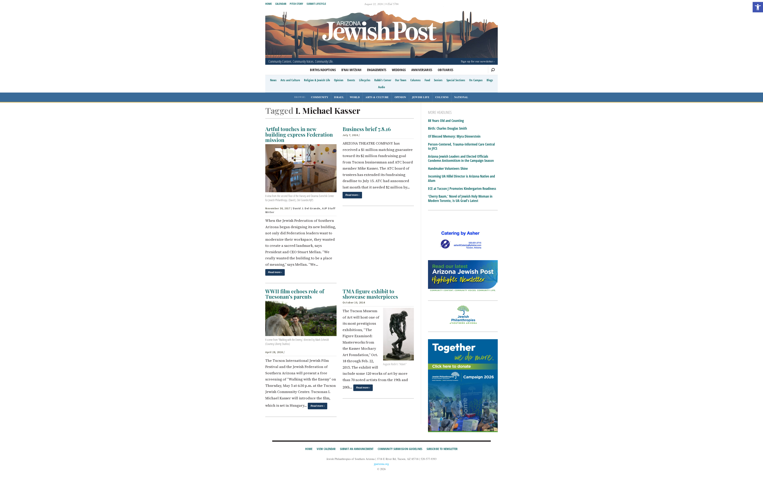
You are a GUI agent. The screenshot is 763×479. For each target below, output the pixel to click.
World (355, 97)
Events (351, 80)
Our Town (400, 80)
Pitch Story (296, 4)
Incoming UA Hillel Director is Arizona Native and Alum (461, 178)
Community (319, 97)
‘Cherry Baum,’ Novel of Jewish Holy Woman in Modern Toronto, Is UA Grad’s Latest (460, 198)
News (273, 80)
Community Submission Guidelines (400, 449)
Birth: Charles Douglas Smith (447, 128)
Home (268, 4)
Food (427, 80)
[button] (758, 7)
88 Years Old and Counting (446, 121)
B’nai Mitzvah (351, 70)
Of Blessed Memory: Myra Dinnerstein (454, 136)
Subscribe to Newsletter (442, 449)
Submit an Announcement (356, 449)
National (461, 97)
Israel (339, 97)
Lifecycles (364, 80)
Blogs (490, 80)
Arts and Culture (290, 80)
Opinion (338, 80)
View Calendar (326, 449)
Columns (415, 80)
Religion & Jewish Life (317, 80)
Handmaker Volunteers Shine (448, 168)
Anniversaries (421, 70)
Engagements (376, 70)
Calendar (280, 4)
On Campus (476, 80)
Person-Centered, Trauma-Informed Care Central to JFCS (461, 146)
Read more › (275, 272)
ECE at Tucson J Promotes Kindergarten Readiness (462, 188)
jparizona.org (381, 464)
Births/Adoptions (323, 70)
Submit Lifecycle (316, 4)
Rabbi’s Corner (382, 80)
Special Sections (455, 80)
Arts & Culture (377, 97)
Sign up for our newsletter (477, 61)
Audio (381, 87)
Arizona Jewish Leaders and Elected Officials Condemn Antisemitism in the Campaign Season (461, 158)
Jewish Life (420, 97)
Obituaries (445, 70)
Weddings (399, 70)
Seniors (438, 80)
